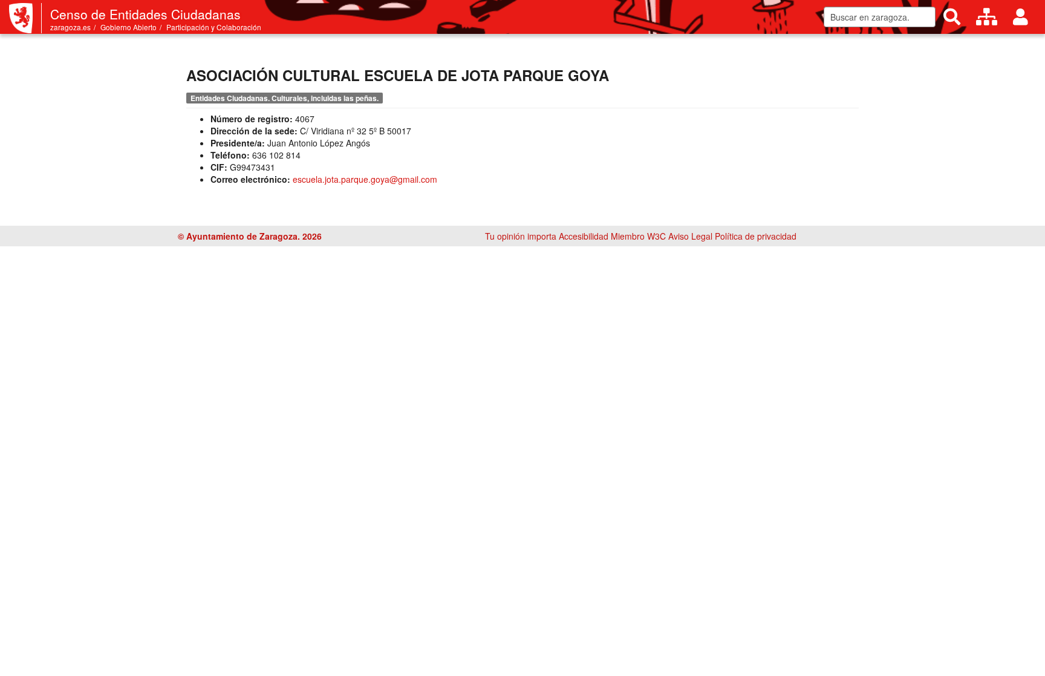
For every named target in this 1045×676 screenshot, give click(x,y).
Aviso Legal (690, 236)
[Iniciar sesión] (1020, 17)
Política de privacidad (755, 236)
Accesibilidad (583, 236)
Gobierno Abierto (128, 27)
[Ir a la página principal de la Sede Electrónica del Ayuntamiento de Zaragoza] (25, 18)
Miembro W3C (638, 236)
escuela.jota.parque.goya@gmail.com (365, 179)
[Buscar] (952, 17)
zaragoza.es (70, 27)
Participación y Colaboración (213, 27)
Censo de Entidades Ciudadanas (145, 14)
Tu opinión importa (520, 236)
